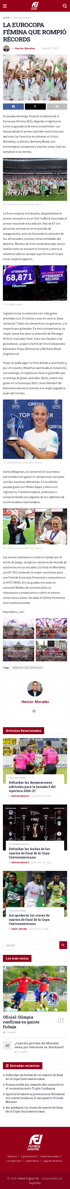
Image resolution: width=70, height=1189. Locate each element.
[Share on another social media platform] (57, 106)
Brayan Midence (20, 796)
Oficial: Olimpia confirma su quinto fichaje (21, 1021)
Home (6, 17)
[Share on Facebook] (13, 106)
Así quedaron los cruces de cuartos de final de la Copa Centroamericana (29, 919)
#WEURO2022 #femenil (27, 667)
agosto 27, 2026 (39, 929)
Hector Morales (25, 48)
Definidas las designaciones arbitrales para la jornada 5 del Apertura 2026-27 (32, 786)
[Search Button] (65, 6)
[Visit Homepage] (34, 6)
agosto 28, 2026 (42, 796)
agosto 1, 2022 (50, 48)
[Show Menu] (5, 6)
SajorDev (35, 1183)
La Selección (14, 1161)
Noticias (12, 1156)
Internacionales (22, 17)
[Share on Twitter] (35, 106)
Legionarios (32, 1161)
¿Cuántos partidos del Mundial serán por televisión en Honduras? (39, 1045)
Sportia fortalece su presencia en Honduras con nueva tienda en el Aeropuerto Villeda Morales (35, 1097)
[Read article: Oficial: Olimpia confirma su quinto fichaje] (35, 989)
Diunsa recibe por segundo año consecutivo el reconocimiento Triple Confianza (35, 1086)
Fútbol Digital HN (28, 1178)
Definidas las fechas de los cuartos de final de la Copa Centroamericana (29, 853)
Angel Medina (19, 929)
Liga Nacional (17, 778)
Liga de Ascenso (52, 1161)
